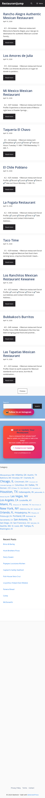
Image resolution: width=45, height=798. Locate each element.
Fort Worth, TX (26, 488)
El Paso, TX (15, 488)
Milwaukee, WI (17, 505)
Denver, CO (5, 488)
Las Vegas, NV (19, 496)
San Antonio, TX (23, 519)
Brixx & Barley (9, 544)
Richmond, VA (31, 516)
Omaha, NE (37, 509)
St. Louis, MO (17, 526)
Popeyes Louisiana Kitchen (14, 563)
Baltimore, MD (5, 478)
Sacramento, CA (6, 520)
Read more (9, 42)
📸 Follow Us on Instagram (18, 412)
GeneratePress (33, 795)
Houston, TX (9, 492)
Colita (5, 595)
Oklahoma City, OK (26, 509)
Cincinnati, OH (21, 481)
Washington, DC (6, 529)
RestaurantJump (13, 3)
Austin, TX (32, 474)
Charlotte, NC (29, 478)
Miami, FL (6, 504)
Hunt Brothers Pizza (11, 550)
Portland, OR (19, 516)
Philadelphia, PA (22, 512)
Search (6, 402)
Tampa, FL (29, 525)
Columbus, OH (21, 485)
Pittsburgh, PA (6, 516)
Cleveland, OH (33, 482)
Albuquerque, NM (7, 475)
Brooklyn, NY (17, 478)
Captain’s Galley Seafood (13, 570)
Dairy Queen (8, 557)
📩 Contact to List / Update (22, 448)
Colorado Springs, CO (7, 485)
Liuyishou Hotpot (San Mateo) (15, 583)
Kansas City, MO (5, 497)
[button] (31, 3)
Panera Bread (8, 589)
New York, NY (9, 508)
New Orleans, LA (36, 505)
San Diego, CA (6, 523)
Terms (24, 788)
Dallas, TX (33, 485)
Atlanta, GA (20, 474)
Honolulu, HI (36, 488)
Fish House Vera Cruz (12, 576)
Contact (31, 788)
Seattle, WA (5, 526)
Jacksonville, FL (39, 492)
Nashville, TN (26, 505)
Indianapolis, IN (26, 492)
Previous (22, 391)
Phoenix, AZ (35, 513)
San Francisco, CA (21, 522)
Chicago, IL (7, 481)
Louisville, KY (25, 500)
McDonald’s (8, 602)
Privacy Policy (16, 788)
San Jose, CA (35, 523)
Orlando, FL (7, 512)
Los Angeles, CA (9, 500)
